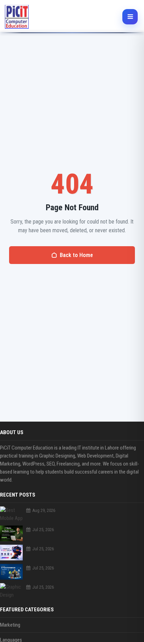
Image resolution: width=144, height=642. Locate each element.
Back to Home (76, 255)
